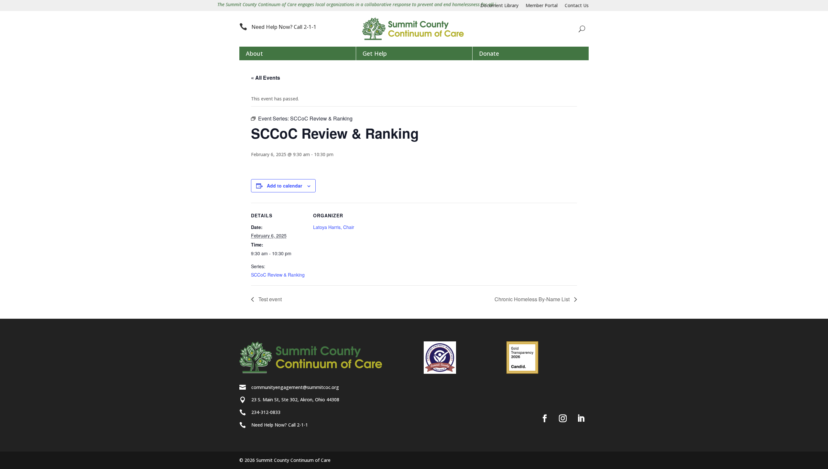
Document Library (499, 5)
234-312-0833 (265, 412)
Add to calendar (284, 185)
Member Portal (542, 5)
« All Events (265, 77)
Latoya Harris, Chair (333, 227)
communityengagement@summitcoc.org (295, 387)
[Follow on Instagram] (563, 418)
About (254, 53)
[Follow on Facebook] (544, 418)
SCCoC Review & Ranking (278, 274)
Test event (269, 299)
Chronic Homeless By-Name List (533, 299)
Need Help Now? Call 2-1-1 (283, 26)
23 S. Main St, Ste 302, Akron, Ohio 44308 (295, 399)
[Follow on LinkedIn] (581, 418)
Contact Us (577, 5)
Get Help (375, 53)
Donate (489, 53)
